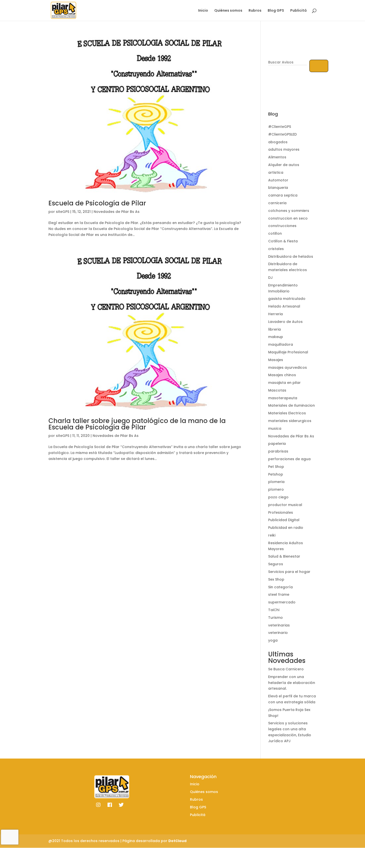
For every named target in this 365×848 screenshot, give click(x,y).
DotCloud (177, 840)
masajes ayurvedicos (287, 367)
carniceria (277, 202)
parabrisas (278, 451)
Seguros (275, 564)
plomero (276, 489)
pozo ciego (278, 497)
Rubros (255, 11)
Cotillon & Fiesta (283, 241)
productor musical (285, 504)
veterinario (278, 632)
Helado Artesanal (284, 306)
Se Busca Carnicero (286, 669)
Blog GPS (276, 11)
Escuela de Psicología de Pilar (97, 203)
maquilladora (280, 344)
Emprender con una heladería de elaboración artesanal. (291, 682)
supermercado (281, 602)
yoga (273, 640)
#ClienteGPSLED (282, 134)
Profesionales (280, 512)
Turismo (275, 617)
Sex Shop (276, 579)
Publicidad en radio (285, 527)
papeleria (277, 443)
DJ (270, 277)
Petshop (275, 474)
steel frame (278, 594)
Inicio (203, 11)
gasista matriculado (286, 298)
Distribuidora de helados (290, 256)
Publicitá (298, 11)
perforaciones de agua (289, 458)
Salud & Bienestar (284, 556)
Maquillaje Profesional (288, 352)
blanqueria (278, 187)
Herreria (275, 313)
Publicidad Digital (283, 519)
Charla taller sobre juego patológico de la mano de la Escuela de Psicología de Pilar (137, 424)
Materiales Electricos (287, 413)
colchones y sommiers (288, 210)
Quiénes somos (228, 11)
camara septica (282, 195)
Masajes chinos (282, 374)
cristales (276, 248)
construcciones (282, 225)
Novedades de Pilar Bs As (117, 211)
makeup (275, 336)
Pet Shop (276, 466)
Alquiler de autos (283, 164)
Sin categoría (280, 587)
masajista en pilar (284, 382)
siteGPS (62, 211)
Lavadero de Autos (285, 321)
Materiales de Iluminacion (291, 405)
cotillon (275, 233)
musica (274, 428)
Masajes (275, 359)
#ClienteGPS (279, 126)
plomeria (276, 481)
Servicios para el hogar (289, 571)
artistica (275, 172)
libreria (274, 329)
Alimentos (277, 157)
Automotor (278, 180)
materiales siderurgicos (289, 420)
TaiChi (273, 609)
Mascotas (277, 390)
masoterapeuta (282, 398)
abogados (278, 142)
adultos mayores (283, 149)
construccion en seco (288, 218)
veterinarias (279, 625)
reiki (271, 535)
